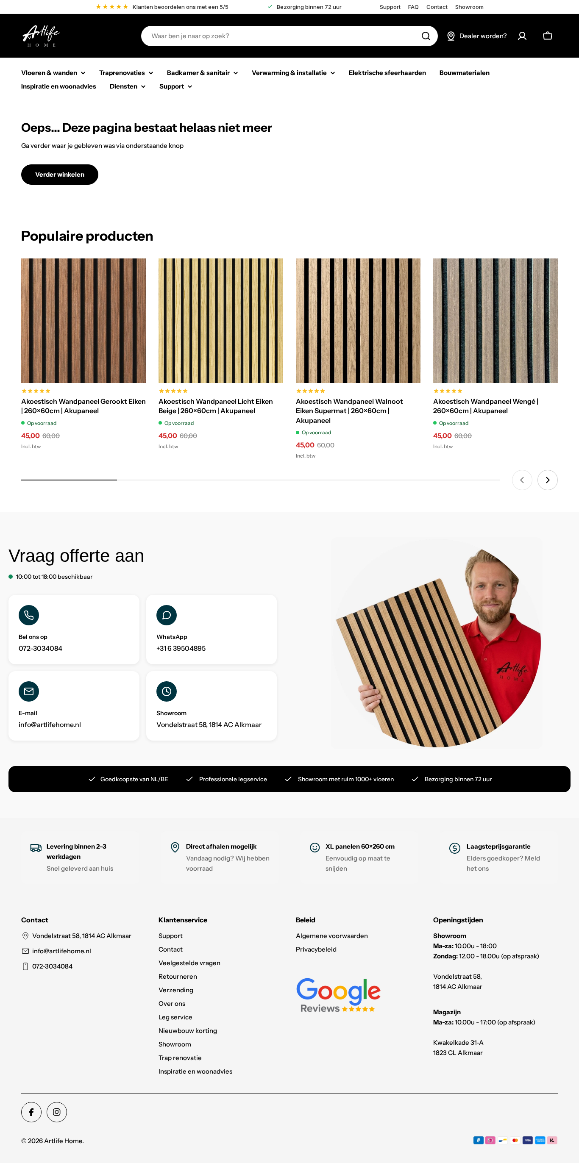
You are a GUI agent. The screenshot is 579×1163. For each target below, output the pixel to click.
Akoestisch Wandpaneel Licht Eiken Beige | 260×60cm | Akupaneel (216, 406)
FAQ (413, 7)
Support (390, 7)
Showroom (469, 7)
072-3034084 (52, 966)
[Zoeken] (426, 36)
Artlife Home (63, 1141)
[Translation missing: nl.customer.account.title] (522, 36)
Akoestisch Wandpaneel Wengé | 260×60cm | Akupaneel (485, 406)
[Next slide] (547, 480)
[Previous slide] (522, 480)
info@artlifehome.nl (61, 951)
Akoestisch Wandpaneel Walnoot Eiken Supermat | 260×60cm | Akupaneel (349, 411)
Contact (437, 7)
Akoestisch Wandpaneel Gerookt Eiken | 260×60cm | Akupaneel (83, 406)
